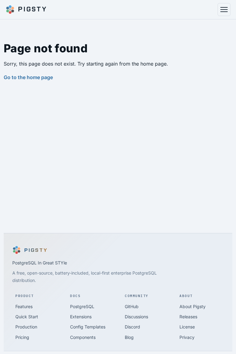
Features (24, 306)
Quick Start (26, 316)
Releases (188, 316)
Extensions (81, 316)
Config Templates (87, 326)
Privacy (187, 337)
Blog (129, 337)
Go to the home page (28, 77)
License (187, 326)
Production (26, 326)
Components (83, 337)
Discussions (136, 316)
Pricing (22, 337)
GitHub (132, 306)
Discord (132, 326)
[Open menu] (224, 9)
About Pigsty (192, 306)
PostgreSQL (82, 306)
